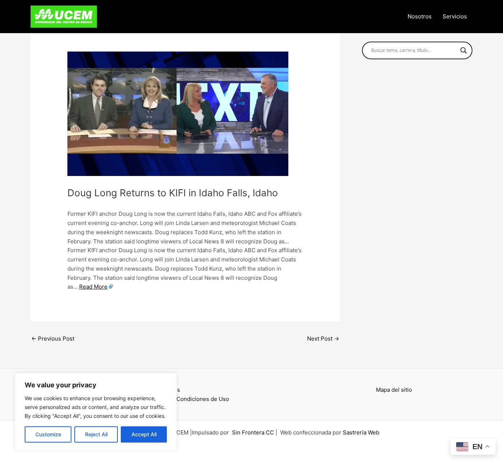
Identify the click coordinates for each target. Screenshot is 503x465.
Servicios (455, 16)
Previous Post (52, 338)
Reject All (96, 434)
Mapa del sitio (394, 389)
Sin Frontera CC (253, 432)
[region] (96, 411)
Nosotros (420, 16)
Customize (48, 434)
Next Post (323, 338)
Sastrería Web (361, 432)
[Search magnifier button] (463, 50)
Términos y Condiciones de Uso (187, 398)
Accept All (143, 434)
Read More (93, 286)
